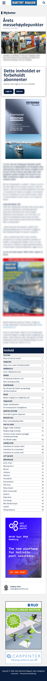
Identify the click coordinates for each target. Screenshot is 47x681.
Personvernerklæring (28, 673)
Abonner (19, 91)
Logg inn (8, 91)
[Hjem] (24, 3)
